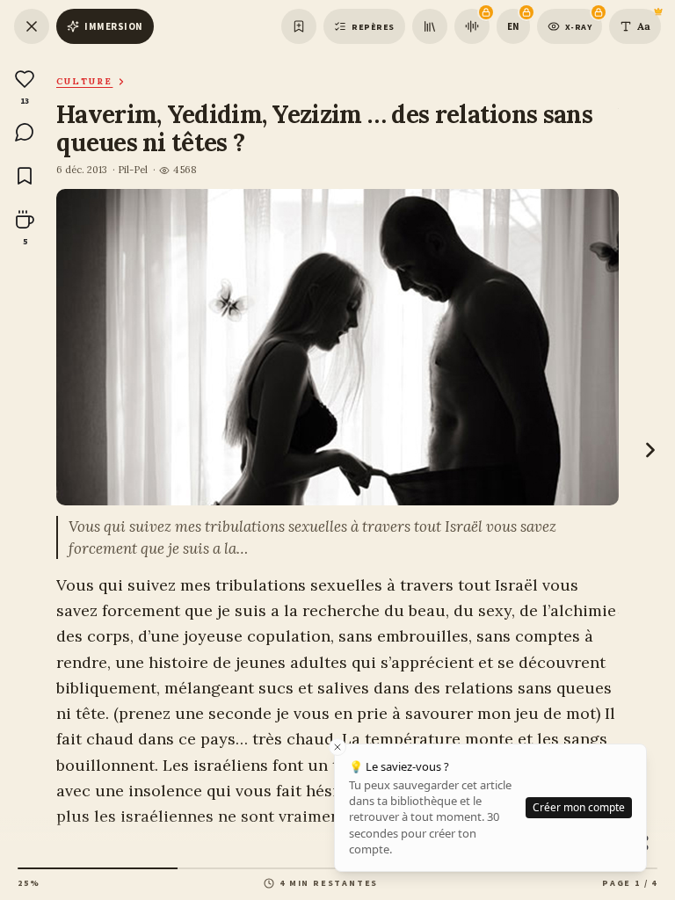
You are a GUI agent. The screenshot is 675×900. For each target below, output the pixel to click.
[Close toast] (337, 747)
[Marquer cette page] (298, 26)
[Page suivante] (650, 450)
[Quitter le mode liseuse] (31, 26)
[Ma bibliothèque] (429, 26)
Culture (84, 81)
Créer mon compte (579, 807)
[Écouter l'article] (472, 26)
